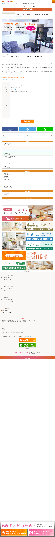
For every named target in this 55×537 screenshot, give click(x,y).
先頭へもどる (27, 271)
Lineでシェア (45, 130)
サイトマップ (18, 356)
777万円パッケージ (7, 281)
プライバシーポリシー (27, 356)
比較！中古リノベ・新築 (8, 286)
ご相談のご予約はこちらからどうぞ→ (8, 79)
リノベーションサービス (8, 275)
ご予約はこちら (27, 121)
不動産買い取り (7, 308)
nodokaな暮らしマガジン (8, 303)
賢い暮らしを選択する (8, 299)
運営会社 (22, 356)
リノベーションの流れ (8, 288)
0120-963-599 (23, 353)
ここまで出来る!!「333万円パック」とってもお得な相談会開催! (3, 135)
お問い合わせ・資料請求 (34, 356)
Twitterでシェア (27, 130)
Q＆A (5, 290)
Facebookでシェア (10, 130)
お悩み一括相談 (5, 310)
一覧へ (27, 135)
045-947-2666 (13, 89)
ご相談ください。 (30, 336)
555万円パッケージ (7, 279)
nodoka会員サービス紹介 (8, 301)
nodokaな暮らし (7, 297)
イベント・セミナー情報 (6, 312)
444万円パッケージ (7, 277)
